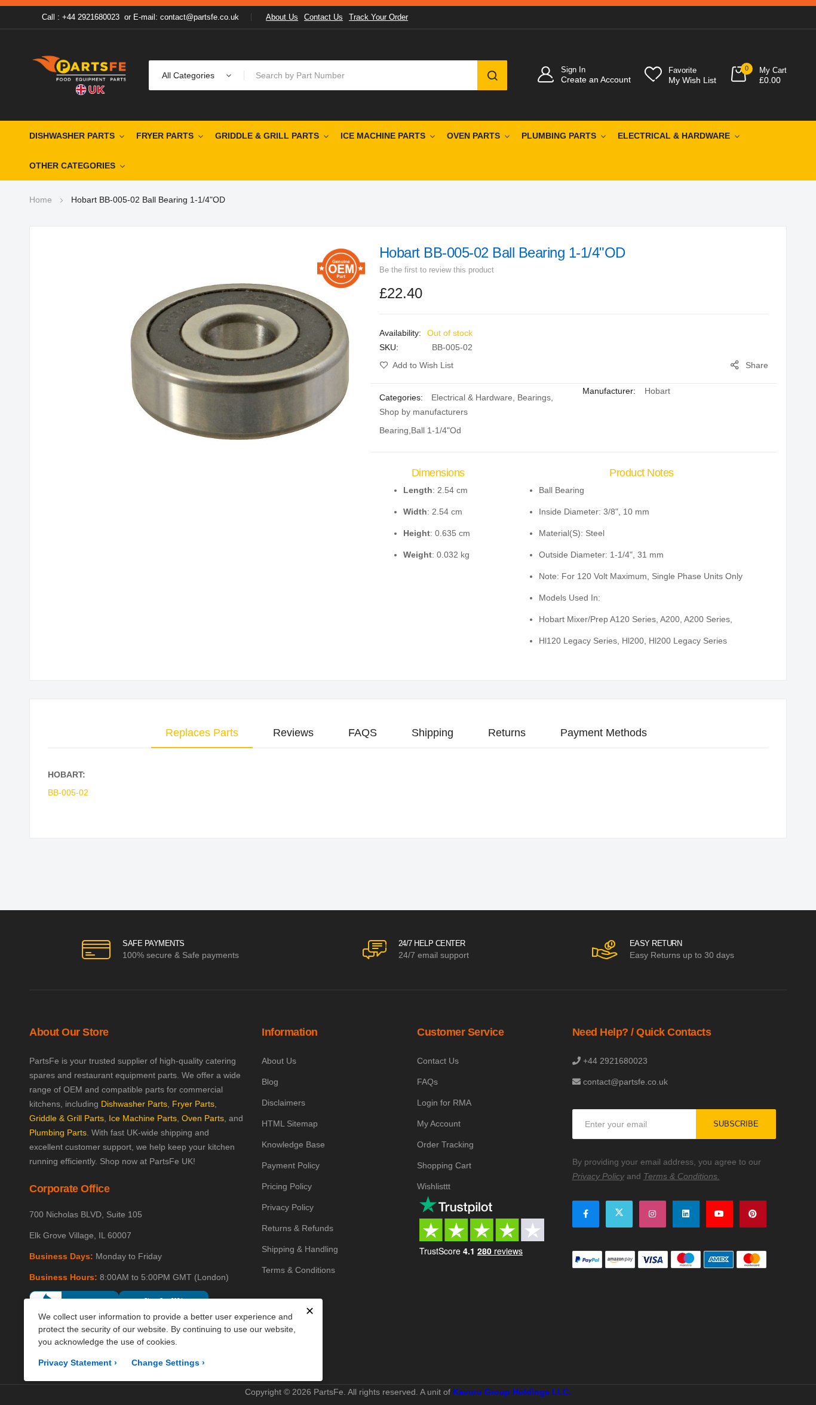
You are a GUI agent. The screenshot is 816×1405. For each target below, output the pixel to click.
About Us (282, 17)
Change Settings (168, 1362)
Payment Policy (291, 1165)
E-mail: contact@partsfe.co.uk (186, 17)
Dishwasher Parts (72, 135)
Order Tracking (445, 1144)
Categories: (402, 397)
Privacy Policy (288, 1207)
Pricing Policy (287, 1186)
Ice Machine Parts (382, 135)
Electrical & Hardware (674, 135)
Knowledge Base (293, 1144)
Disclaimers (283, 1102)
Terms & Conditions (298, 1270)
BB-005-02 (68, 792)
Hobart (657, 391)
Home (40, 199)
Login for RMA (444, 1102)
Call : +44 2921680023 (80, 17)
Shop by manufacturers (423, 412)
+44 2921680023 (615, 1061)
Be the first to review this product (436, 269)
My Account (439, 1123)
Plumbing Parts (558, 135)
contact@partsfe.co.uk (625, 1081)
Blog (270, 1081)
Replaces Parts (201, 733)
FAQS (362, 733)
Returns (507, 733)
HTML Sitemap (290, 1123)
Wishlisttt (433, 1186)
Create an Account (596, 79)
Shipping (432, 733)
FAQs (427, 1081)
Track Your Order (378, 17)
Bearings (534, 397)
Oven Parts (473, 135)
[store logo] (80, 75)
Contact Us (323, 17)
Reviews (293, 733)
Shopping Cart (444, 1165)
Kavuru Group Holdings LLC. (512, 1392)
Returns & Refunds (297, 1228)
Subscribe (736, 1123)
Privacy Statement (77, 1362)
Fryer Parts (165, 135)
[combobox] (363, 75)
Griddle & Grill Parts (267, 135)
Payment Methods (603, 733)
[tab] (202, 732)
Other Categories (72, 165)
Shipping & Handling (300, 1249)
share (757, 365)
